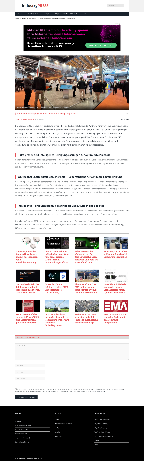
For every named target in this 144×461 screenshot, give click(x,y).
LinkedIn (97, 440)
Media (85, 14)
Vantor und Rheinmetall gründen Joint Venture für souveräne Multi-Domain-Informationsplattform (57, 257)
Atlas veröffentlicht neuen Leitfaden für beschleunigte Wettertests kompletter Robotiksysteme (57, 320)
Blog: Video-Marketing (101, 424)
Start (20, 14)
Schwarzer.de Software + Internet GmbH (29, 458)
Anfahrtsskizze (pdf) (21, 429)
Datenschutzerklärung (98, 391)
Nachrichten (33, 14)
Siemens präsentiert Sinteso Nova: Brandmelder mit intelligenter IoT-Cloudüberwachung (27, 257)
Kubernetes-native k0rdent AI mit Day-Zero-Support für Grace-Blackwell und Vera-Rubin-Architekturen (86, 257)
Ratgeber (58, 432)
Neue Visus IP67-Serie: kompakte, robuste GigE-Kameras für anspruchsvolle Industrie (115, 288)
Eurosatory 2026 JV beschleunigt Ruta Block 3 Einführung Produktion (115, 254)
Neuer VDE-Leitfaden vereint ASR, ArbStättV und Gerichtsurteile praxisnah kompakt (27, 318)
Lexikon (46, 14)
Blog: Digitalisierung (100, 428)
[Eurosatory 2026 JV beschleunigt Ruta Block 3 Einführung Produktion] (116, 243)
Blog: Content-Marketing (102, 419)
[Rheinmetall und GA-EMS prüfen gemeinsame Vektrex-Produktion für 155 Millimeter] (87, 276)
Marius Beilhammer (26, 120)
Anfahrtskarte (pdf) (21, 434)
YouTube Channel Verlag (102, 432)
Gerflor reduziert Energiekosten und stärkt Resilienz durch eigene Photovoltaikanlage (86, 318)
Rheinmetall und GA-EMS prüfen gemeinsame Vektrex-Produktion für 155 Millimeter (86, 288)
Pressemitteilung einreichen (66, 14)
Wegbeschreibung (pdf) (22, 438)
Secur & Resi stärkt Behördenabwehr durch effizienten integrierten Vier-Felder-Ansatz (28, 288)
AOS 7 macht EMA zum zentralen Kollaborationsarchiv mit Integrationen (115, 318)
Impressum (18, 421)
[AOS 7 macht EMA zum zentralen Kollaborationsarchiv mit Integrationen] (116, 306)
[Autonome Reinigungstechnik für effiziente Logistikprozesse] (72, 82)
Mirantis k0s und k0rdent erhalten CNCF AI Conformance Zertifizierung (56, 288)
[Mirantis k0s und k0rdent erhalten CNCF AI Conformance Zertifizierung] (57, 276)
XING (96, 444)
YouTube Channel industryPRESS (104, 436)
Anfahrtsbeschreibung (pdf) (23, 425)
